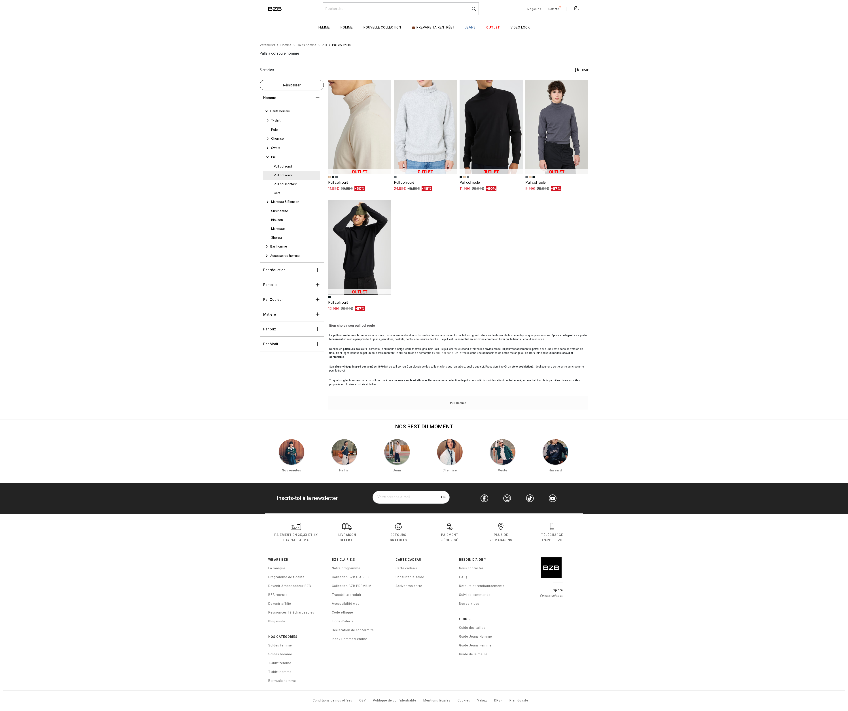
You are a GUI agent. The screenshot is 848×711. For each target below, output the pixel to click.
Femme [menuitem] (324, 27)
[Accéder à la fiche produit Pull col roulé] (359, 127)
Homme (269, 97)
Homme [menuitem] (347, 27)
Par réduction (274, 270)
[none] (291, 111)
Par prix (269, 329)
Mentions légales (436, 700)
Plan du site (518, 700)
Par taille (270, 284)
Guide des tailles (472, 627)
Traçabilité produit (346, 595)
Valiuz (482, 700)
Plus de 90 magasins (501, 537)
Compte (553, 9)
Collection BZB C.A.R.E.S (351, 577)
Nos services (469, 603)
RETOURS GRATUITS (398, 537)
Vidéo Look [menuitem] (520, 27)
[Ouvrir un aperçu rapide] (386, 85)
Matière (269, 314)
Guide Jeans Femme (475, 645)
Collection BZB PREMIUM (351, 586)
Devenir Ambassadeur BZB (289, 586)
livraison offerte (347, 537)
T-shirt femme (279, 663)
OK (443, 497)
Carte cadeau (406, 568)
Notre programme (346, 568)
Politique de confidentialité (394, 700)
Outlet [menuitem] (493, 27)
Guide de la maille (473, 654)
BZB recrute (278, 595)
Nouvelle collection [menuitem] (382, 27)
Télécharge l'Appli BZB (552, 537)
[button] (386, 85)
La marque (276, 568)
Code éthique (342, 612)
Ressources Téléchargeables (291, 612)
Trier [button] (584, 70)
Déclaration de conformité (353, 630)
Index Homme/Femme (349, 639)
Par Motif (270, 344)
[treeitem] (280, 111)
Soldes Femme (280, 645)
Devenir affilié (279, 603)
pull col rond (444, 353)
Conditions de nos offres (332, 700)
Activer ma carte (409, 586)
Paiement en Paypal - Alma (296, 537)
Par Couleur (273, 299)
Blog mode (276, 621)
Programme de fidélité (286, 577)
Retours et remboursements (481, 586)
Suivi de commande (474, 595)
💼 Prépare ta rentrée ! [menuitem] (433, 27)
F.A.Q (463, 577)
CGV (362, 700)
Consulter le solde (410, 577)
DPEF (498, 700)
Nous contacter (471, 568)
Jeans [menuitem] (470, 27)
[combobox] (401, 9)
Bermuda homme (282, 680)
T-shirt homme (280, 672)
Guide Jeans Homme (475, 636)
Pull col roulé (338, 182)
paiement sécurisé (449, 537)
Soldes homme (280, 654)
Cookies (464, 700)
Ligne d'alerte (343, 621)
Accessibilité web (346, 603)
